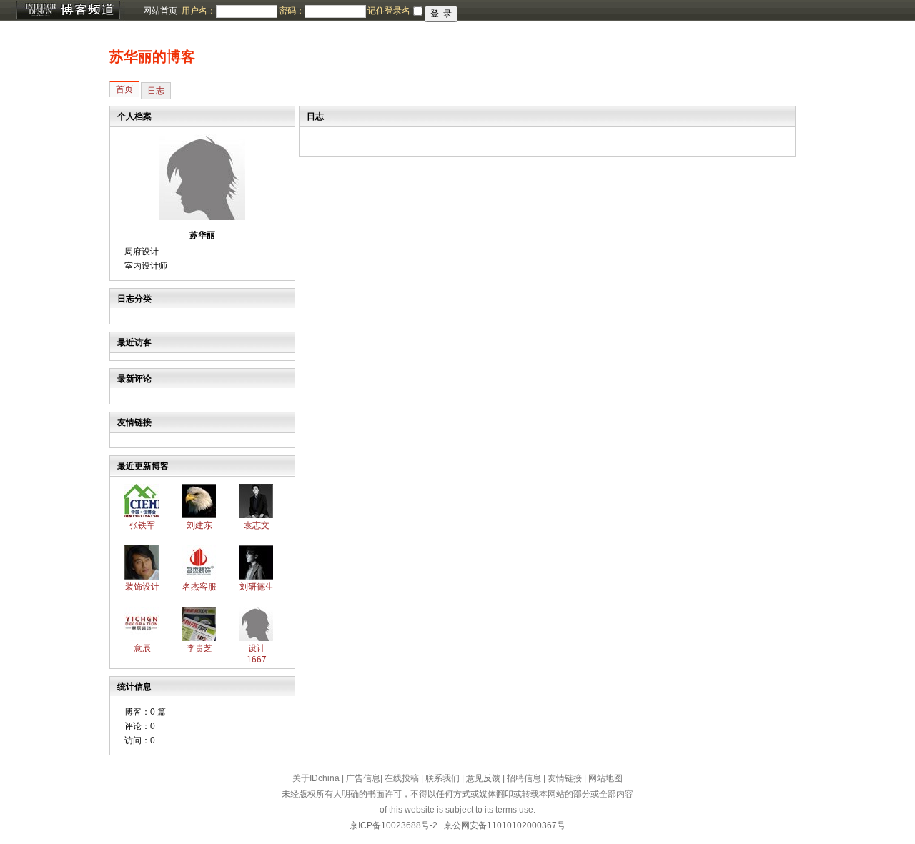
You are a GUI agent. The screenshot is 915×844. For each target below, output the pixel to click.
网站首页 (160, 11)
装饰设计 (142, 587)
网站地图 (605, 778)
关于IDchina (316, 778)
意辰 (142, 648)
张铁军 (142, 525)
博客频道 (68, 10)
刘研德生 (256, 587)
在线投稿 (402, 778)
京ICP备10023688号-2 (393, 825)
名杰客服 (199, 587)
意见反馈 (483, 778)
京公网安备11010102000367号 (504, 825)
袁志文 (256, 525)
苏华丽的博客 (152, 56)
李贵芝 (199, 648)
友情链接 (565, 778)
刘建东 (199, 525)
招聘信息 (524, 778)
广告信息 (363, 778)
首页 (124, 89)
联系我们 (442, 778)
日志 (155, 91)
